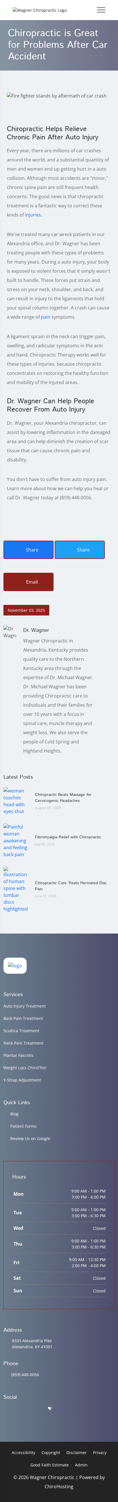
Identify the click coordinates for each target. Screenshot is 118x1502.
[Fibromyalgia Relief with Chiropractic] (16, 840)
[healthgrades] (50, 1409)
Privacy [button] (100, 1452)
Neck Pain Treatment (23, 1043)
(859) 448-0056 (25, 1374)
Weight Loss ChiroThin (24, 1067)
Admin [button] (81, 1465)
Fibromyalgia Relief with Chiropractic (68, 837)
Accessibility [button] (23, 1452)
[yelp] (35, 1409)
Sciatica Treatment (21, 1030)
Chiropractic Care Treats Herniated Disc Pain (71, 886)
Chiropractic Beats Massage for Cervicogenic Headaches (63, 798)
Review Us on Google (30, 1138)
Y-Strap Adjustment (22, 1080)
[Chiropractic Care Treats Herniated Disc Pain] (16, 889)
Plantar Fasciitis (18, 1055)
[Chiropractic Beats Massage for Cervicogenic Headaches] (16, 800)
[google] (6, 1409)
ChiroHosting (59, 1486)
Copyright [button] (51, 1452)
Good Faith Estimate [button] (49, 1465)
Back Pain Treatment (23, 1018)
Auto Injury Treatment (24, 1006)
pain (45, 317)
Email (31, 582)
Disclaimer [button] (76, 1452)
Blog (14, 1114)
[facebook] (20, 1409)
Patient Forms (23, 1126)
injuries (33, 215)
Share (31, 550)
